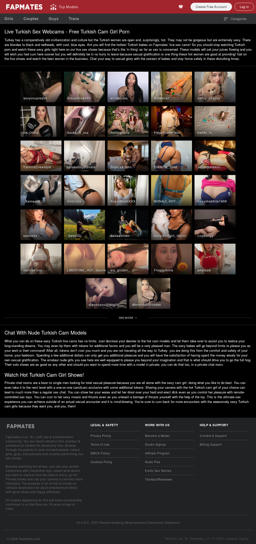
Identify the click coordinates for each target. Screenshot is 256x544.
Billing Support (211, 444)
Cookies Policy (101, 462)
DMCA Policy (100, 453)
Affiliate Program (157, 453)
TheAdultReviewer (158, 479)
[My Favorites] (181, 6)
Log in (244, 6)
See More (126, 318)
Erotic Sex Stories (158, 470)
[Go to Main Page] (23, 6)
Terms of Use (100, 444)
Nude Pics (152, 462)
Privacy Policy (100, 435)
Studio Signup (155, 444)
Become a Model (157, 435)
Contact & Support (213, 435)
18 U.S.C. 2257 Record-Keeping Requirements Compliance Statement (128, 522)
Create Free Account (211, 6)
